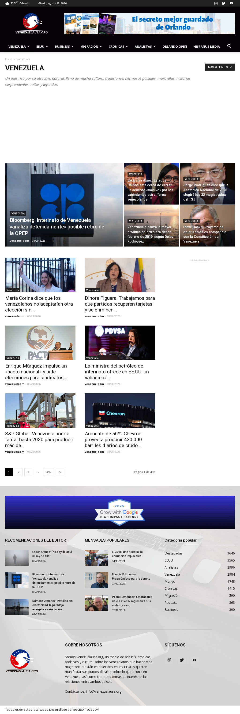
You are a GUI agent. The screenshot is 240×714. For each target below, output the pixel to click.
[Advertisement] (120, 128)
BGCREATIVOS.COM (86, 710)
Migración (89, 46)
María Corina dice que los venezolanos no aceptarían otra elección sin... (39, 304)
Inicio (8, 59)
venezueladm (19, 240)
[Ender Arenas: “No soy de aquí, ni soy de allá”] (17, 558)
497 (48, 472)
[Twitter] (223, 3)
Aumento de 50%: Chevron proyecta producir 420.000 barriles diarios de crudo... (113, 439)
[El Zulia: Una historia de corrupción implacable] (96, 558)
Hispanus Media (207, 46)
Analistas (143, 46)
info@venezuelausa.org (103, 691)
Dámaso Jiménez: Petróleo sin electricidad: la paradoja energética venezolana (52, 605)
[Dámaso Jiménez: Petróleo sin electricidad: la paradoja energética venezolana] (17, 607)
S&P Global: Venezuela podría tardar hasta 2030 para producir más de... (39, 439)
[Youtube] (231, 3)
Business (62, 46)
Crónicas (116, 46)
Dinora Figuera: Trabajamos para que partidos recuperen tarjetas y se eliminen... (120, 304)
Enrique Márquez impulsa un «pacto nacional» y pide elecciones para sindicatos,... (36, 371)
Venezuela (17, 46)
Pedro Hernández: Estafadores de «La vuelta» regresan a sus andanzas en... (132, 601)
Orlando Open (174, 46)
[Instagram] (215, 3)
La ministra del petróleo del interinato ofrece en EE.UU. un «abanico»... (117, 371)
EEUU (40, 46)
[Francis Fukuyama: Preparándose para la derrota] (96, 580)
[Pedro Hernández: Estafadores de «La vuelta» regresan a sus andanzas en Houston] (96, 603)
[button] (229, 47)
